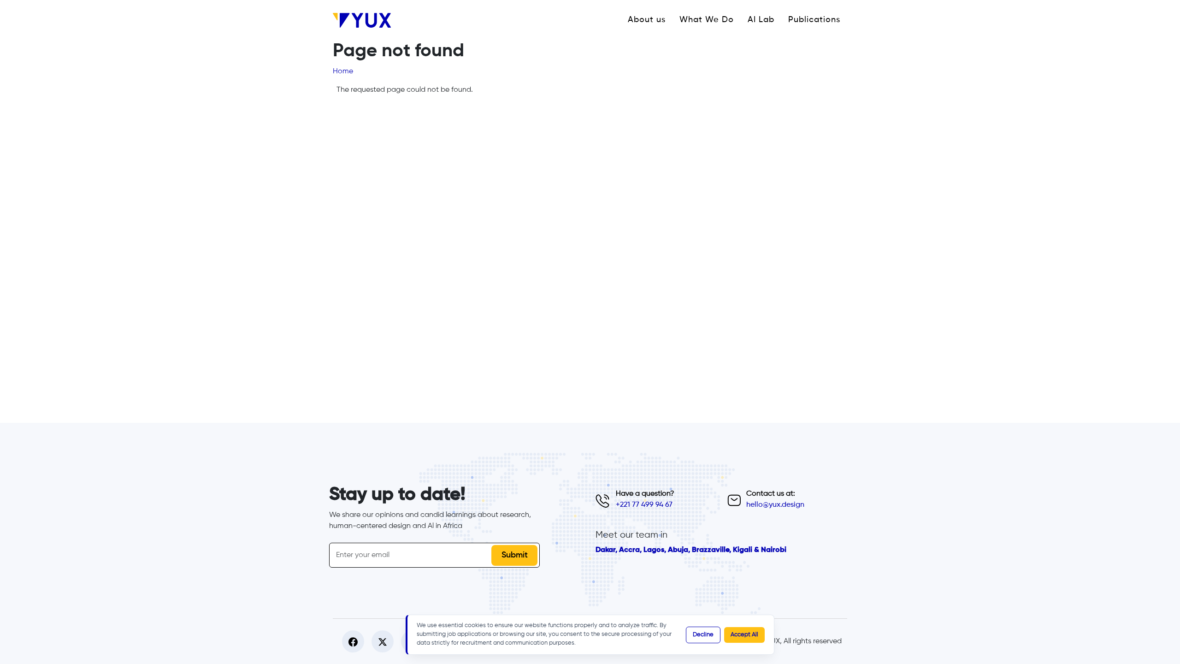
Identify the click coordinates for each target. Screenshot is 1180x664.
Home (343, 71)
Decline (703, 635)
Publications (814, 20)
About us (647, 20)
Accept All (744, 635)
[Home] (365, 20)
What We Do (706, 20)
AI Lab (761, 20)
